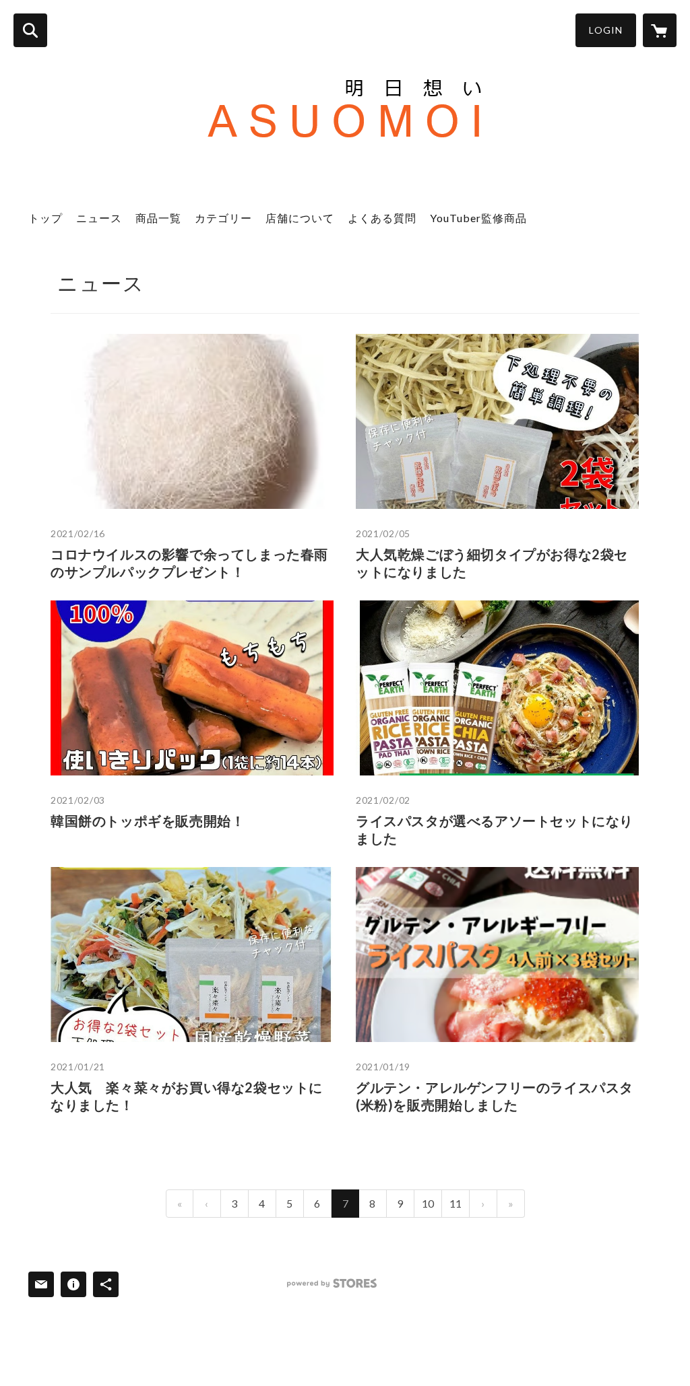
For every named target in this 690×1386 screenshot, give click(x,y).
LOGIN (606, 30)
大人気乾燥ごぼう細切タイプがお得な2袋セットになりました (492, 563)
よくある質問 (382, 217)
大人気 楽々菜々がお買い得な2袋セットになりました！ (187, 1096)
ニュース (99, 217)
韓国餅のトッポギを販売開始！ (148, 820)
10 (428, 1203)
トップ (45, 217)
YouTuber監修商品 (478, 217)
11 (455, 1203)
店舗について (299, 217)
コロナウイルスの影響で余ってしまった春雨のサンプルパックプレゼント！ (189, 563)
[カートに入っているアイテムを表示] (660, 30)
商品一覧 (158, 217)
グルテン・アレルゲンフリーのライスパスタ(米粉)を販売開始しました (494, 1096)
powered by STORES (332, 1283)
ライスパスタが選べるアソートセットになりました (494, 829)
